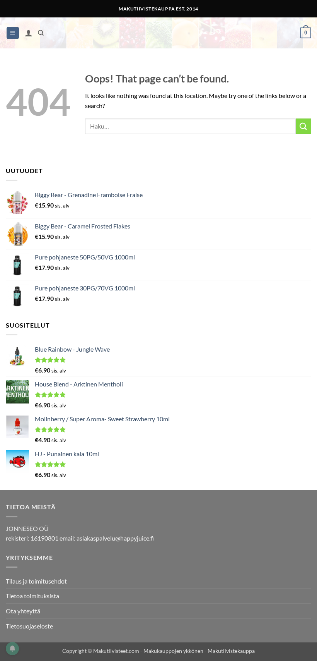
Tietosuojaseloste (29, 626)
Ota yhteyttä (23, 611)
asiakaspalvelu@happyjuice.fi (115, 538)
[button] (13, 33)
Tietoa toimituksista (32, 595)
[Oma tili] (28, 32)
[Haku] (41, 33)
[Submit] (303, 126)
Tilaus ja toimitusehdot (36, 581)
